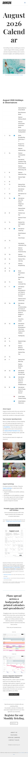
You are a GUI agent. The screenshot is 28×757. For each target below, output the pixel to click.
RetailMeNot (7, 427)
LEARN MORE (13, 694)
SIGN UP (13, 723)
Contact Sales (14, 740)
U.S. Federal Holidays (16, 567)
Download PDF (13, 525)
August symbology (7, 488)
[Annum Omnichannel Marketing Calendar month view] (14, 650)
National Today (6, 578)
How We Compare (14, 737)
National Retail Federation (8, 567)
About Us (14, 732)
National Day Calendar (7, 574)
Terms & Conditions (21, 752)
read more (8, 455)
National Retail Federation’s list (12, 430)
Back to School (13, 469)
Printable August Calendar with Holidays (13, 521)
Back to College (9, 451)
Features (14, 735)
